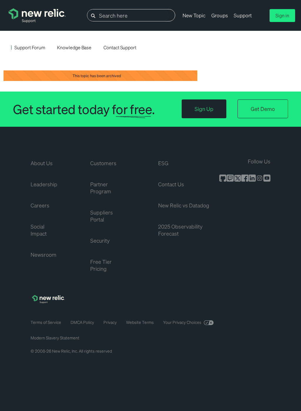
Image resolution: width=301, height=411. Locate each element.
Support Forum (29, 47)
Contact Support (119, 47)
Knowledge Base (74, 47)
